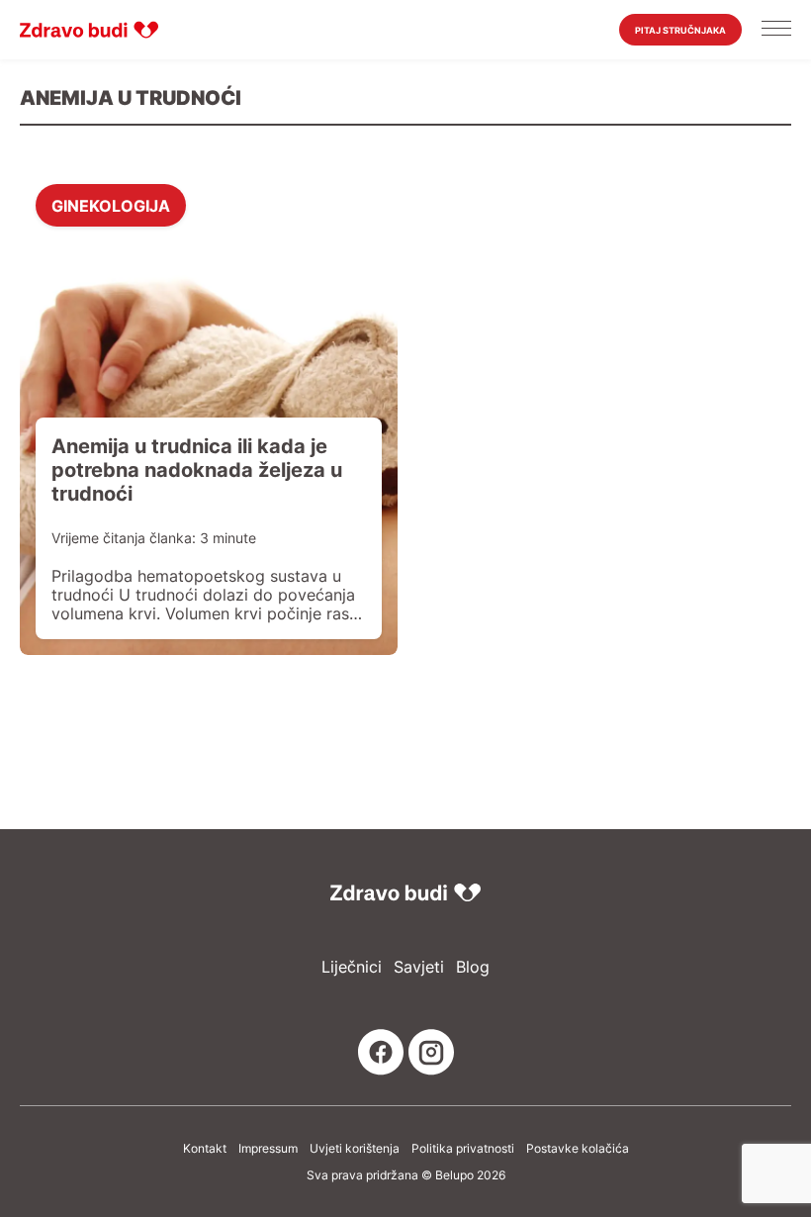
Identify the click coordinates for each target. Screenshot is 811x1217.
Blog (473, 967)
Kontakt (204, 1149)
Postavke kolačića (577, 1149)
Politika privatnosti (462, 1149)
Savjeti (419, 967)
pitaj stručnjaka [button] (680, 30)
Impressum (268, 1149)
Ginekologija (110, 205)
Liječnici (351, 967)
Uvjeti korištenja (355, 1149)
